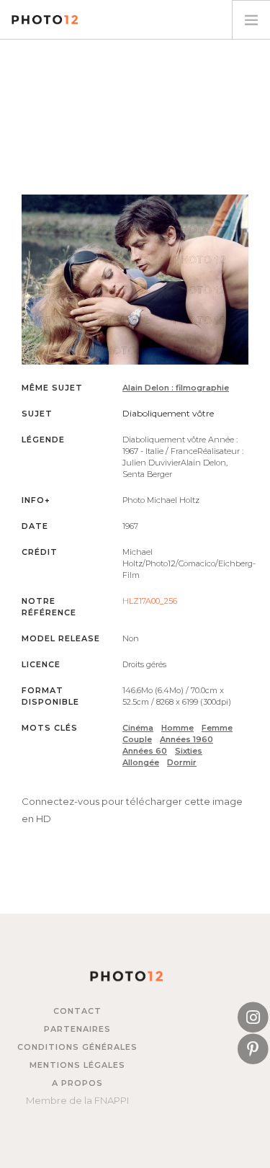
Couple (137, 739)
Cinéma (137, 728)
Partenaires (77, 1029)
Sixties (188, 751)
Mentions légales (77, 1065)
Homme (177, 728)
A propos (77, 1083)
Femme (217, 728)
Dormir (182, 762)
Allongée (140, 762)
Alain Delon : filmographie (175, 388)
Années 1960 (186, 739)
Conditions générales (77, 1047)
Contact (77, 1011)
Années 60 (144, 751)
